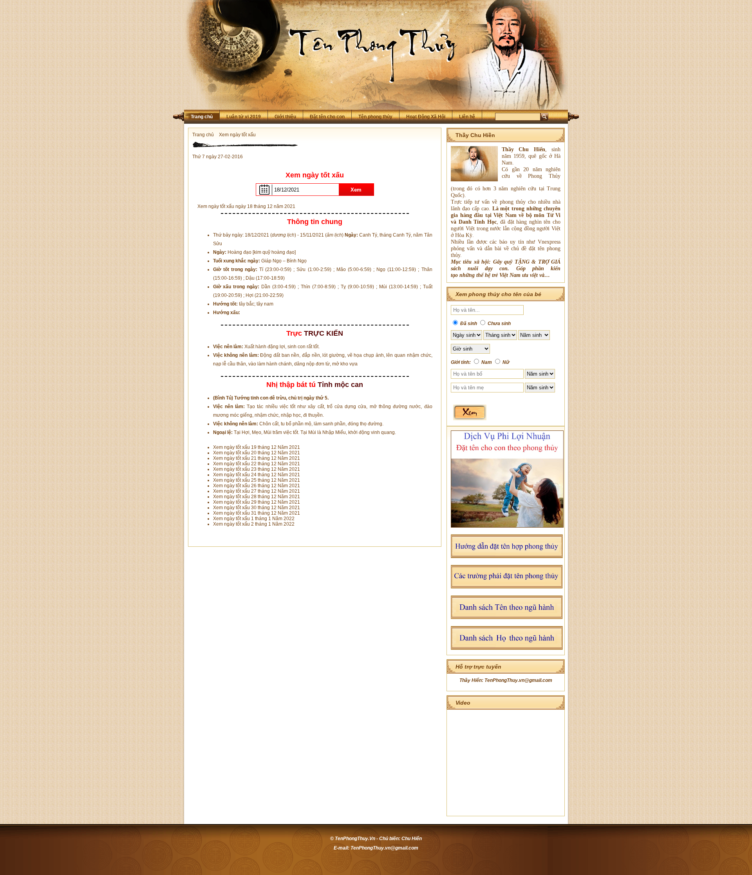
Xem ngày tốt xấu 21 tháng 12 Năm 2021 (256, 458)
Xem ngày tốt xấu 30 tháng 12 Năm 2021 (256, 507)
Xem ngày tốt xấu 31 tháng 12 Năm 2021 (256, 513)
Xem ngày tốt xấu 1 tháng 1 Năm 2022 (254, 518)
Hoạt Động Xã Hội (425, 116)
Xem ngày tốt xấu (237, 134)
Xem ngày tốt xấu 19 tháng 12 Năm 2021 (256, 447)
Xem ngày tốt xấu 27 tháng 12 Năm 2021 (256, 491)
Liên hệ (467, 116)
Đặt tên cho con (327, 116)
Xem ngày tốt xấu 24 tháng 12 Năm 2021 (256, 474)
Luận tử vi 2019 (243, 116)
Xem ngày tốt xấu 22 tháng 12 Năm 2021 (256, 463)
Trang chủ (202, 116)
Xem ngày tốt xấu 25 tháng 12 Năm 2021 (256, 480)
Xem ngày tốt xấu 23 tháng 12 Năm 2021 (256, 469)
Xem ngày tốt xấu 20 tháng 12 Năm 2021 (256, 453)
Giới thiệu (285, 116)
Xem (356, 190)
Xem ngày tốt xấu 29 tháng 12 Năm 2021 (256, 502)
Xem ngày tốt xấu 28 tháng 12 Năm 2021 (256, 496)
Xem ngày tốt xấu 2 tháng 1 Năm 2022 (254, 524)
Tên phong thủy (375, 116)
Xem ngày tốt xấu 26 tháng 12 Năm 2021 (256, 485)
